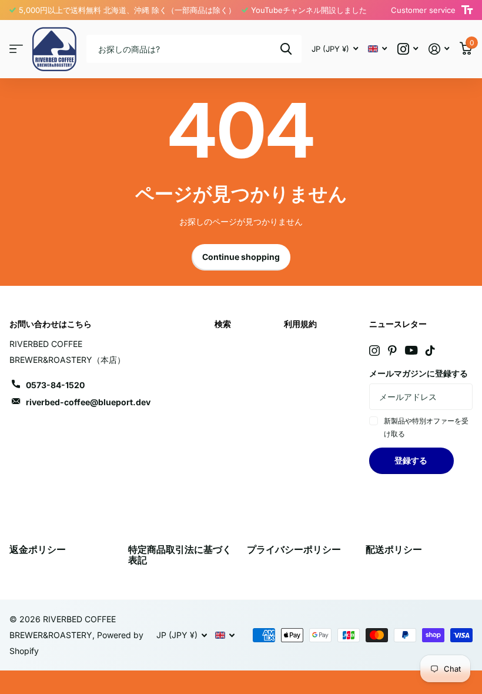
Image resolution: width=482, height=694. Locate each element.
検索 (286, 49)
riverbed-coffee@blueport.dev (88, 402)
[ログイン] (439, 49)
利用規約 (300, 324)
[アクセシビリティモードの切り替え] (467, 10)
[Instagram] (374, 350)
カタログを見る (16, 49)
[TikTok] (430, 350)
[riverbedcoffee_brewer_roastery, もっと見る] (408, 49)
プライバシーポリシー (294, 549)
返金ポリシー (37, 549)
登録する (411, 460)
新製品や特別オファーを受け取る (426, 427)
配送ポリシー (394, 549)
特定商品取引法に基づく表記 (180, 554)
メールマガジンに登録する (418, 373)
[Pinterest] (392, 350)
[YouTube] (411, 350)
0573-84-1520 (55, 385)
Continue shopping (241, 257)
